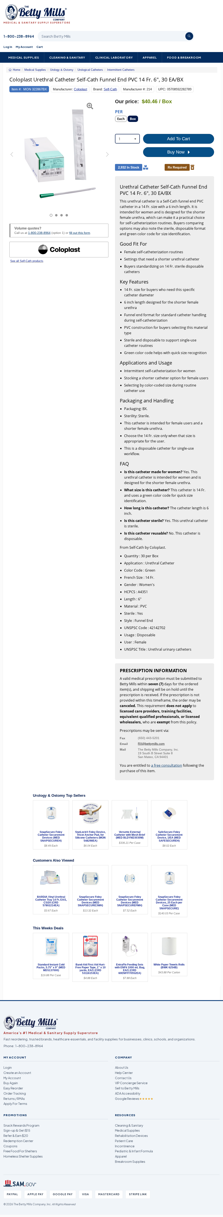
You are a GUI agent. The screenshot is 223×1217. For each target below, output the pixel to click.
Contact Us (123, 1078)
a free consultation (166, 765)
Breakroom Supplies (130, 1161)
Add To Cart (178, 138)
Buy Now (176, 152)
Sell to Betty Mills (127, 1088)
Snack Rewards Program (21, 1125)
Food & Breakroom (184, 57)
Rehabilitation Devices (131, 1136)
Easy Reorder (13, 1088)
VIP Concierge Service (131, 1083)
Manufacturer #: (134, 89)
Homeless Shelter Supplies (23, 1156)
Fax (122, 738)
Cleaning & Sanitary (67, 57)
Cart (39, 47)
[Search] (189, 36)
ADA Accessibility (127, 1093)
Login (7, 1067)
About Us (121, 1067)
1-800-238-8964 (18, 36)
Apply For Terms (15, 1104)
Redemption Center (18, 1141)
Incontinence (125, 1146)
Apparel (150, 57)
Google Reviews (134, 1099)
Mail (123, 749)
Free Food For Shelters (20, 1151)
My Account (24, 47)
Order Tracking (14, 1093)
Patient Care (124, 1141)
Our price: (127, 101)
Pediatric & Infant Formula (134, 1151)
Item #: (16, 89)
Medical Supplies (23, 57)
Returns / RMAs (14, 1099)
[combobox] (127, 138)
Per (119, 111)
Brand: (98, 89)
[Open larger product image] (58, 152)
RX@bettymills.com (151, 743)
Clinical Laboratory (114, 57)
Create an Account (17, 1073)
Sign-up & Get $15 (16, 1130)
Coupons (10, 1146)
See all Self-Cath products (26, 261)
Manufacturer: (63, 89)
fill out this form (79, 233)
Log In (7, 47)
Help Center (124, 1073)
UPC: (162, 89)
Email (124, 744)
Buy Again (10, 1083)
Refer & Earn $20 (15, 1136)
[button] (12, 157)
